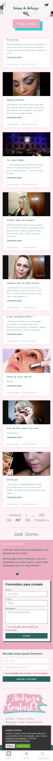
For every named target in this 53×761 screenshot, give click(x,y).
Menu (9, 758)
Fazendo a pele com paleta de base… (23, 283)
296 (8, 520)
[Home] (26, 753)
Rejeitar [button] (10, 746)
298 (27, 520)
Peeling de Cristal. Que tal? (19, 377)
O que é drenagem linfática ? (20, 316)
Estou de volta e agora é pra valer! (23, 428)
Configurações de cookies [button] (17, 741)
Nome (8, 590)
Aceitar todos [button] (23, 746)
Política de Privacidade (36, 673)
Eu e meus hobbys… (16, 160)
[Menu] (8, 753)
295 (41, 515)
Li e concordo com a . (26, 673)
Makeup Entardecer (15, 100)
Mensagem (10, 608)
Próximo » (41, 520)
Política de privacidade (15, 738)
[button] (43, 754)
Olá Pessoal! (12, 480)
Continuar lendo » (15, 58)
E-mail (8, 599)
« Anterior (14, 515)
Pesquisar (43, 758)
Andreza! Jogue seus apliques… (21, 220)
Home (26, 758)
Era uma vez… (13, 40)
